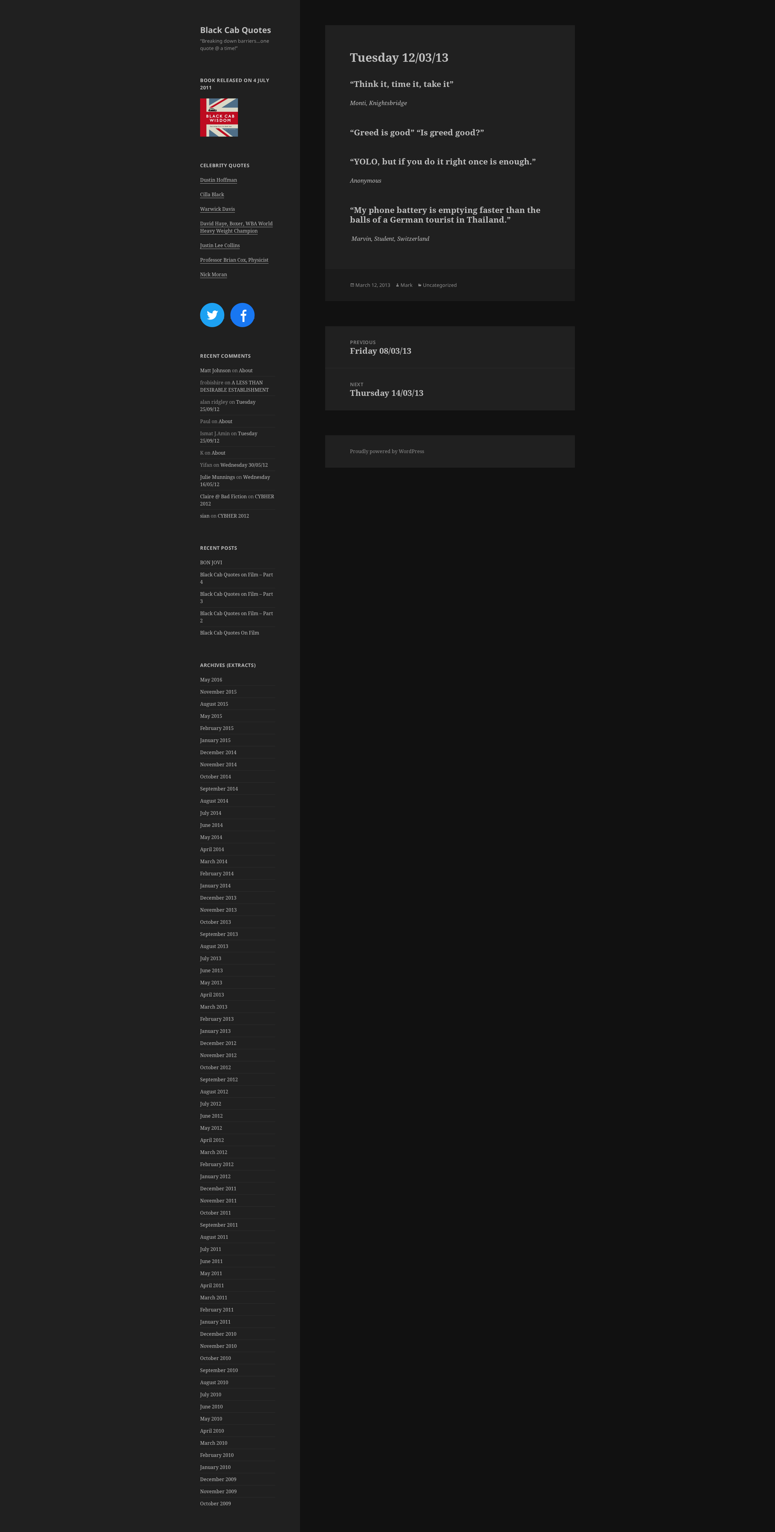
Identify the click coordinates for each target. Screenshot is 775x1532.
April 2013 (212, 994)
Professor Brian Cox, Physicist (234, 260)
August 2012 (214, 1091)
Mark (407, 285)
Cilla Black (212, 194)
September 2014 (219, 788)
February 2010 (217, 1455)
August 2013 (214, 946)
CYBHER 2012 (233, 515)
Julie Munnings (217, 477)
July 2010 (210, 1394)
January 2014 (215, 885)
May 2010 (211, 1418)
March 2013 (213, 1006)
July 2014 (210, 813)
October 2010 (215, 1358)
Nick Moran (213, 274)
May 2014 (211, 837)
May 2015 (211, 716)
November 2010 (218, 1346)
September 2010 (219, 1370)
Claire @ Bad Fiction (223, 496)
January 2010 (215, 1467)
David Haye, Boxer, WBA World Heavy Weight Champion (236, 227)
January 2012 (215, 1176)
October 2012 (215, 1067)
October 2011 (215, 1212)
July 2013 (210, 958)
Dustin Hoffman (218, 180)
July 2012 (210, 1103)
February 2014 (217, 873)
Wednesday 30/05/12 (244, 465)
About (246, 370)
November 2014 (218, 764)
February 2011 (217, 1309)
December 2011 (218, 1188)
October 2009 (215, 1503)
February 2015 (217, 728)
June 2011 (211, 1261)
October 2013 (215, 922)
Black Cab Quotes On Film (229, 632)
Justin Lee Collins (220, 245)
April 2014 (212, 849)
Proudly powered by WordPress (387, 451)
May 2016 (211, 679)
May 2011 (211, 1273)
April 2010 (212, 1431)
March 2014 (213, 861)
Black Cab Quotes (235, 29)
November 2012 (218, 1055)
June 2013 (211, 970)
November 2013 (218, 910)
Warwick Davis (217, 209)
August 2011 (214, 1237)
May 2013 (211, 982)
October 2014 (215, 776)
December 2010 (218, 1334)
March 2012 (213, 1152)
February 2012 (217, 1164)
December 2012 (218, 1043)
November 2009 (218, 1491)
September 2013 (219, 934)
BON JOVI (211, 562)
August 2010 (214, 1382)
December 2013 (218, 897)
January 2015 (215, 740)
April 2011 (212, 1285)
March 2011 (213, 1297)
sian (204, 515)
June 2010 (211, 1406)
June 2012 (211, 1116)
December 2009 (218, 1479)
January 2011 (215, 1321)
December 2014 (218, 752)
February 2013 (217, 1019)
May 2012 (211, 1128)
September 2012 (219, 1079)
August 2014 (214, 801)
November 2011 (218, 1200)
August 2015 (214, 704)
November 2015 (218, 691)
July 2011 (210, 1249)
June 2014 (211, 825)
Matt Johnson (215, 370)
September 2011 (219, 1225)
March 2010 (213, 1443)
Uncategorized (440, 285)
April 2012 (212, 1140)
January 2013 (215, 1031)
